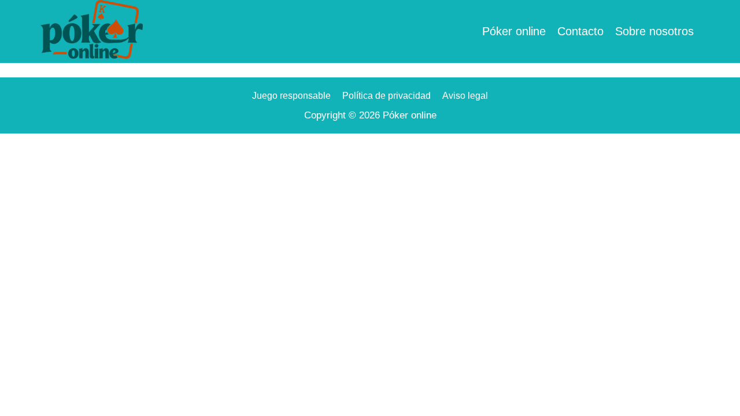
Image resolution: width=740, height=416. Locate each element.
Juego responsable (291, 96)
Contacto (580, 31)
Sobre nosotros (654, 31)
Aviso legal (465, 96)
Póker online (514, 31)
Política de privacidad (386, 96)
